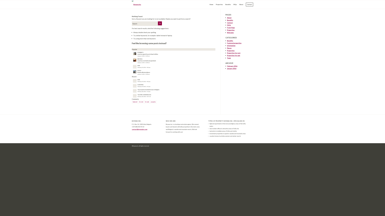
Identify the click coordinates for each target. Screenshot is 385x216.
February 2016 (232, 66)
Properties (231, 30)
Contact (230, 23)
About (229, 18)
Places (229, 48)
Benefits (230, 20)
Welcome (230, 33)
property (153, 101)
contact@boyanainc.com (139, 129)
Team (229, 58)
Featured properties (234, 43)
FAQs (229, 25)
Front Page (231, 27)
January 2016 (231, 68)
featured (135, 101)
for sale (147, 101)
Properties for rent (233, 53)
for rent (141, 101)
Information (231, 45)
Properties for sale (233, 55)
